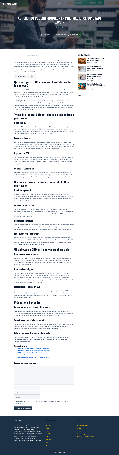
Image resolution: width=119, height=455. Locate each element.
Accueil (79, 428)
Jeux (66, 4)
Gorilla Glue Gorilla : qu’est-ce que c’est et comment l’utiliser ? (96, 86)
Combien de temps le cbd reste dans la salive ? (33, 348)
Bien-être (59, 4)
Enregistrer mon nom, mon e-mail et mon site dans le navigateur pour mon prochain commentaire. (42, 402)
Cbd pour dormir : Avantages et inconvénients (33, 350)
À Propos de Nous (82, 425)
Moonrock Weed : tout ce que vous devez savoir (34, 355)
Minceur (98, 4)
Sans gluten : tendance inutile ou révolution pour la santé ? (95, 59)
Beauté (73, 4)
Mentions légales (82, 434)
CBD (91, 4)
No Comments (61, 35)
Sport (112, 4)
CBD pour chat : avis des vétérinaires (30, 353)
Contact (79, 431)
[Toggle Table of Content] (32, 76)
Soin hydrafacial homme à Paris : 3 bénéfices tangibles (95, 67)
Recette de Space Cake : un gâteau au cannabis (34, 357)
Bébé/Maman (83, 4)
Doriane (75, 35)
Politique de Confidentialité (85, 437)
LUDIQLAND (10, 4)
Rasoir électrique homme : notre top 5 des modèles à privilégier (94, 76)
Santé (105, 4)
